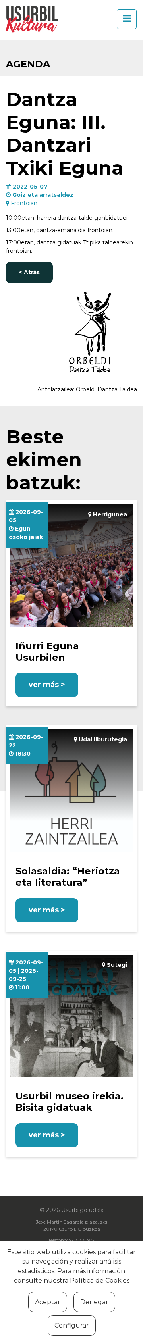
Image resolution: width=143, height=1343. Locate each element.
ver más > (47, 684)
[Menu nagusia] (124, 19)
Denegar (94, 1302)
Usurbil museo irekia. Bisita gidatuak (69, 1101)
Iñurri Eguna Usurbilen (47, 651)
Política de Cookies (99, 1280)
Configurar (71, 1325)
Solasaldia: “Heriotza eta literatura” (67, 876)
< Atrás (29, 272)
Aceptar (47, 1302)
